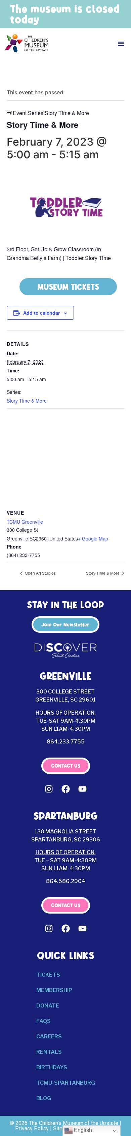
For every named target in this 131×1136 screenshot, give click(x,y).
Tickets (48, 975)
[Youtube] (82, 789)
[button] (121, 44)
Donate (47, 1005)
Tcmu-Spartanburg (65, 1083)
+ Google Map (93, 538)
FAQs (43, 1021)
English (82, 1130)
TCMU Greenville (25, 521)
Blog (43, 1098)
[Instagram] (48, 789)
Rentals (49, 1052)
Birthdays (51, 1067)
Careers (49, 1036)
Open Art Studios (40, 573)
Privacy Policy (32, 1128)
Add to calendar (41, 312)
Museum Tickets (68, 287)
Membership (54, 990)
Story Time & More (27, 400)
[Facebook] (65, 789)
